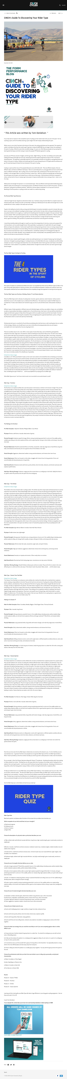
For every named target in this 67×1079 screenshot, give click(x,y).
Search (5, 1072)
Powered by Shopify (17, 1075)
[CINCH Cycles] (33, 5)
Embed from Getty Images (10, 355)
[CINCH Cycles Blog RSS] (16, 13)
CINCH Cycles (10, 1075)
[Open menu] (3, 5)
